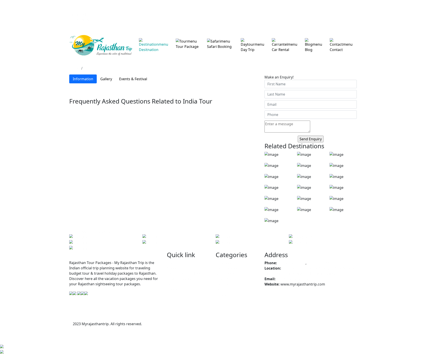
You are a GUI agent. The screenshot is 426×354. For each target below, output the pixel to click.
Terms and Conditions (185, 273)
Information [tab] (83, 78)
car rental (280, 49)
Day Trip (247, 49)
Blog (308, 49)
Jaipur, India (79, 14)
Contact (336, 49)
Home (74, 68)
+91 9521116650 (320, 262)
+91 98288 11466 (83, 8)
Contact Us (176, 289)
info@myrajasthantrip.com (91, 19)
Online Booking (180, 278)
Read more (78, 91)
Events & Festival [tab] (133, 78)
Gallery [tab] (106, 78)
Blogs (171, 284)
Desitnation (148, 49)
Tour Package (187, 46)
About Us (174, 268)
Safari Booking (219, 46)
